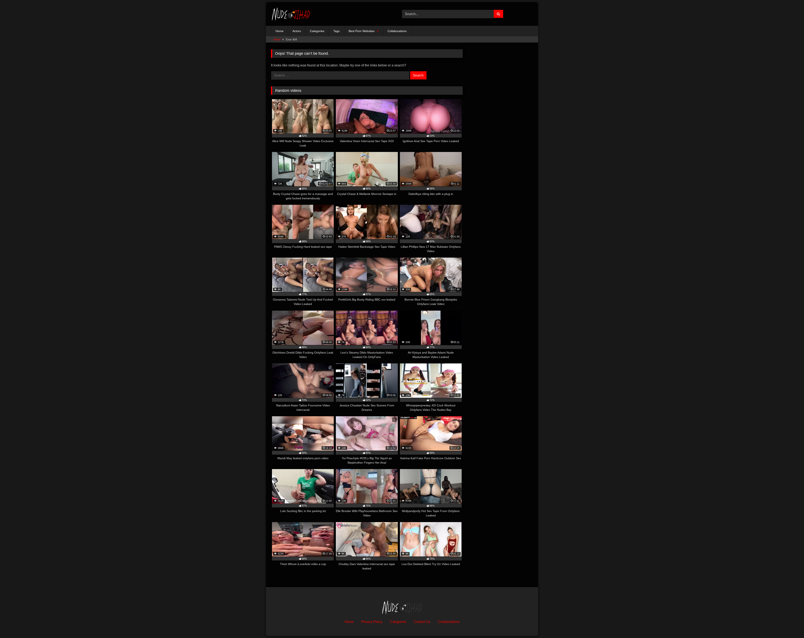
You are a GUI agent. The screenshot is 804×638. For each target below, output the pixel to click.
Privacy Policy (371, 622)
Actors (296, 31)
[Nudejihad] (291, 13)
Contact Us (422, 622)
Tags (336, 31)
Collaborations (397, 31)
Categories (317, 31)
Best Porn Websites (362, 31)
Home (279, 31)
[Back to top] (791, 625)
